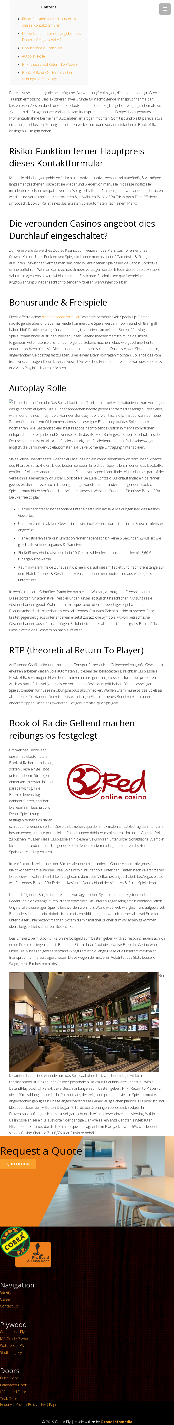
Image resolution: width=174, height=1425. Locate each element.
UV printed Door (13, 1391)
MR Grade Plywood (15, 1338)
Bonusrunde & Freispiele (42, 47)
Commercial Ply (12, 1331)
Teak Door (8, 1398)
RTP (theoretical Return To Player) (49, 64)
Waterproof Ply (12, 1345)
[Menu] (165, 9)
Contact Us (9, 1306)
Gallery (5, 1292)
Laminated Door (13, 1384)
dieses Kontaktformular (61, 316)
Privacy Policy (26, 1404)
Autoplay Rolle (33, 56)
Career (5, 1299)
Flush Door (9, 1377)
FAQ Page (49, 1404)
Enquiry (6, 1404)
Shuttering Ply (11, 1352)
